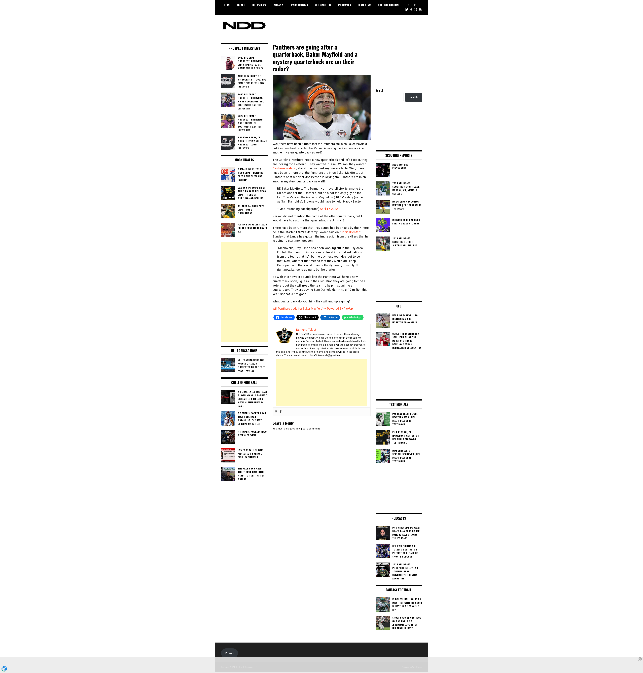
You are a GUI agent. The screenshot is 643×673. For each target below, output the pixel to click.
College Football (389, 5)
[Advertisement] (321, 382)
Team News (365, 5)
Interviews (259, 5)
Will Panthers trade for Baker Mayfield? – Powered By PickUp (313, 308)
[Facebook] (280, 412)
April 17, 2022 (329, 209)
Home (227, 5)
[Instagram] (275, 412)
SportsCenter (350, 232)
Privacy (229, 653)
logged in (293, 428)
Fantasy (278, 5)
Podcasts (344, 5)
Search (379, 90)
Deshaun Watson (284, 168)
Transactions (298, 5)
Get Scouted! (323, 5)
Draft (241, 5)
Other (412, 5)
